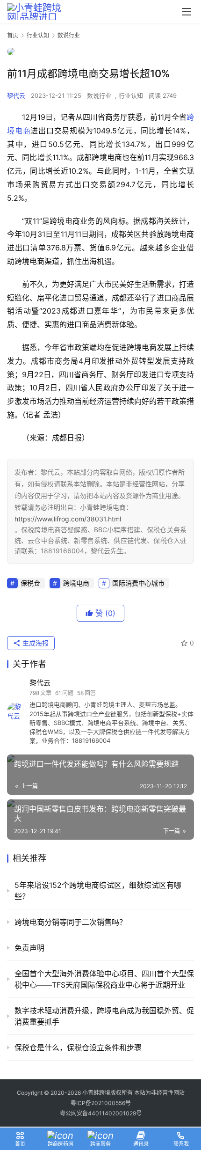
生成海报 (35, 643)
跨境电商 (76, 583)
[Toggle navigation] (186, 11)
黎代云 (16, 95)
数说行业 (99, 95)
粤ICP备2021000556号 (101, 1102)
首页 (12, 35)
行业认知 (131, 95)
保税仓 (30, 583)
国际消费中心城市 (138, 583)
